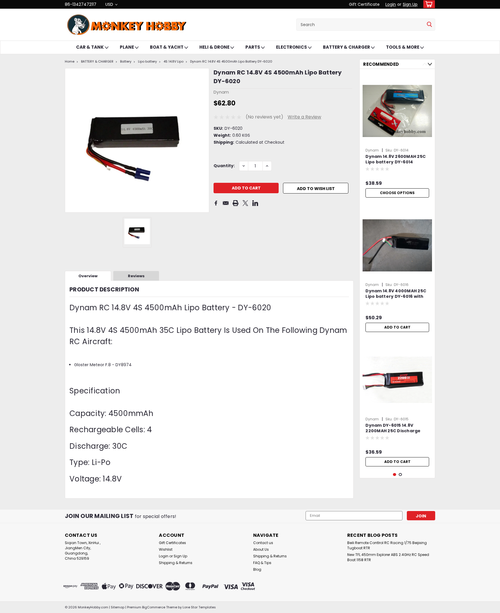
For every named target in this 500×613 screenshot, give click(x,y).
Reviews (136, 276)
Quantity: (224, 166)
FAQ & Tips (262, 562)
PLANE (127, 47)
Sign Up (410, 4)
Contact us (263, 542)
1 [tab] (394, 474)
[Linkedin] (255, 203)
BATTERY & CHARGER (347, 47)
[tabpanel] (397, 137)
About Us (261, 549)
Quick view (397, 276)
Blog (257, 569)
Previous (424, 64)
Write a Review (304, 117)
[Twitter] (245, 203)
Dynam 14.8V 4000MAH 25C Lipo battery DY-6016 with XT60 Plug (395, 294)
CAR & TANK (90, 47)
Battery (125, 61)
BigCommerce (153, 607)
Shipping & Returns (175, 562)
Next (430, 64)
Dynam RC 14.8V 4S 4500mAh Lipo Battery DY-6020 (231, 61)
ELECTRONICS (292, 47)
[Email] (226, 203)
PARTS (253, 47)
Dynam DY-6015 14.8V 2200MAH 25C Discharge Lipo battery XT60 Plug (392, 428)
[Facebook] (216, 203)
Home (69, 61)
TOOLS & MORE (403, 47)
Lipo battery (147, 61)
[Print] (235, 203)
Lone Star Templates (199, 607)
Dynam (372, 150)
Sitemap (117, 607)
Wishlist (165, 549)
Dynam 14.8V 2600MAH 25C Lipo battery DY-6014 (395, 159)
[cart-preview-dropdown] (427, 4)
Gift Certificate (364, 4)
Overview (88, 276)
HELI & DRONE (214, 47)
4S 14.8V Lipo (173, 61)
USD (109, 4)
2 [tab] (400, 474)
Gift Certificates (172, 542)
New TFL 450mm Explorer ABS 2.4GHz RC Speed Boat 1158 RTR (388, 557)
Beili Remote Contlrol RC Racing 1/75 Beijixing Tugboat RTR (387, 545)
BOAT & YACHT (167, 47)
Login (390, 4)
